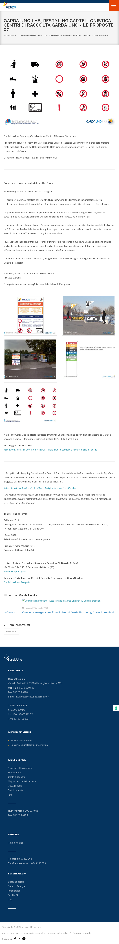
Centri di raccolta (16, 777)
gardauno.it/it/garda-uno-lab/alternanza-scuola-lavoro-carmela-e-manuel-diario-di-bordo (50, 449)
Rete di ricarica (15, 842)
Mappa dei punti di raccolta (22, 781)
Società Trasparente (21, 740)
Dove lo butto (15, 786)
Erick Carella (40, 488)
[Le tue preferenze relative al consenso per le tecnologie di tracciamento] (116, 708)
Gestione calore (16, 882)
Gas (10, 899)
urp (4, 933)
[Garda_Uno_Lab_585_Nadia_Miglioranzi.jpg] (30, 315)
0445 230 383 (38, 863)
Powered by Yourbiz (82, 933)
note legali (15, 933)
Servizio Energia (16, 886)
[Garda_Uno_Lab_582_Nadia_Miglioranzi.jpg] (88, 359)
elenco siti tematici (33, 933)
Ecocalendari (14, 772)
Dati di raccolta (15, 790)
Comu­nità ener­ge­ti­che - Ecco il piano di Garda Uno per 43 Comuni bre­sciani (49, 612)
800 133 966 (25, 858)
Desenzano (11, 631)
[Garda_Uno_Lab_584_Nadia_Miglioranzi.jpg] (30, 403)
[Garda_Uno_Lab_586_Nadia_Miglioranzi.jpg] (88, 315)
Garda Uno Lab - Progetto (17, 582)
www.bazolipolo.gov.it (15, 571)
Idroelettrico (14, 890)
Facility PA (13, 895)
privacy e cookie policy (57, 933)
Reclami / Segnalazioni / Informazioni (29, 745)
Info (10, 794)
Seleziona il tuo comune (20, 768)
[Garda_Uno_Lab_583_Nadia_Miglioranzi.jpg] (30, 359)
